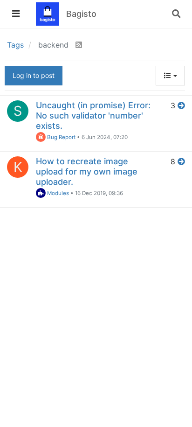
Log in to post (34, 75)
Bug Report (60, 137)
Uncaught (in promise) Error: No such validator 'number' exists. (93, 115)
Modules (57, 193)
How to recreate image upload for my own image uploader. (86, 171)
